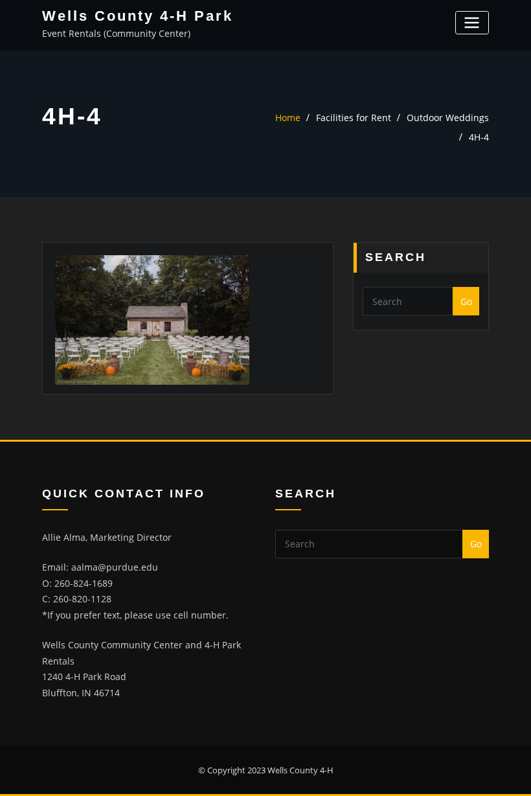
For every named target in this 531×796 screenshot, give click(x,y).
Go (466, 301)
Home (287, 117)
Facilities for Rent (353, 117)
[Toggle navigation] (472, 22)
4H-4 (479, 137)
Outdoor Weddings (448, 117)
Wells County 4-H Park (137, 16)
